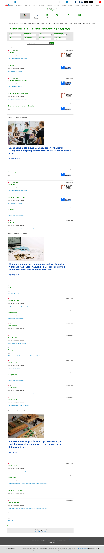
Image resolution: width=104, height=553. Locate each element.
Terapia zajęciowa (13, 502)
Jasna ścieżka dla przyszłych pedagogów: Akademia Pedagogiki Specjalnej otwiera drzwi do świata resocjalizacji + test (40, 151)
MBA (91, 5)
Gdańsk (21, 23)
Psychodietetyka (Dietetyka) (17, 197)
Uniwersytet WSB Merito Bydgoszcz (15, 71)
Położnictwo (12, 477)
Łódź (50, 23)
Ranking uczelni (57, 17)
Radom (66, 23)
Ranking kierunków (68, 17)
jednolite (64, 5)
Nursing (10, 350)
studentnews (27, 5)
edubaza (97, 5)
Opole (58, 23)
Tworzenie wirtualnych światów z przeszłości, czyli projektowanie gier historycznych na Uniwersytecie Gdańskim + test (35, 444)
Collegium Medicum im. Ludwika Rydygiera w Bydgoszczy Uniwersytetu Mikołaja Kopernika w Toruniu (27, 306)
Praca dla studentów (62, 540)
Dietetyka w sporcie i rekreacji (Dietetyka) (21, 106)
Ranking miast (47, 17)
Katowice (34, 23)
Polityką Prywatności (83, 548)
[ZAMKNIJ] (68, 549)
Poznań (61, 23)
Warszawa (88, 23)
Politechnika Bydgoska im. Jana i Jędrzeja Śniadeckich (18, 405)
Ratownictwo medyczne (15, 490)
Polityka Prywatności (52, 542)
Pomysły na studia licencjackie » (17, 117)
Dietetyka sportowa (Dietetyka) (18, 93)
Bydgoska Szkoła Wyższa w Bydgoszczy (15, 215)
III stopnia (77, 5)
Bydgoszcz (16, 23)
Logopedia (11, 184)
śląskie (79, 23)
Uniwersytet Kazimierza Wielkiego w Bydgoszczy (17, 58)
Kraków (42, 23)
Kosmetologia (12, 172)
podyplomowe (85, 5)
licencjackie (49, 5)
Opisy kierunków (79, 17)
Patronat (53, 540)
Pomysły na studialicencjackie (36, 17)
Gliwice (29, 23)
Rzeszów (70, 23)
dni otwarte (41, 5)
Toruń (84, 23)
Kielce (38, 23)
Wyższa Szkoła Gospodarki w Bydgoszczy (16, 293)
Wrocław (93, 23)
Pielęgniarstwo (12, 362)
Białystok (11, 23)
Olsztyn (53, 23)
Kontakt (49, 540)
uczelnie (35, 5)
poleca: (11, 5)
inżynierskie (56, 5)
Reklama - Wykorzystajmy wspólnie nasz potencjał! (39, 540)
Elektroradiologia (13, 300)
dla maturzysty (19, 5)
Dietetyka (11, 52)
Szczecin (75, 23)
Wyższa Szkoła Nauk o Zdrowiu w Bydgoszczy (17, 343)
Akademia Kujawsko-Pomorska (14, 368)
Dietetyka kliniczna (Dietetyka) (17, 80)
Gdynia (25, 23)
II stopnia (70, 5)
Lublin (46, 23)
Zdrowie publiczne (14, 515)
